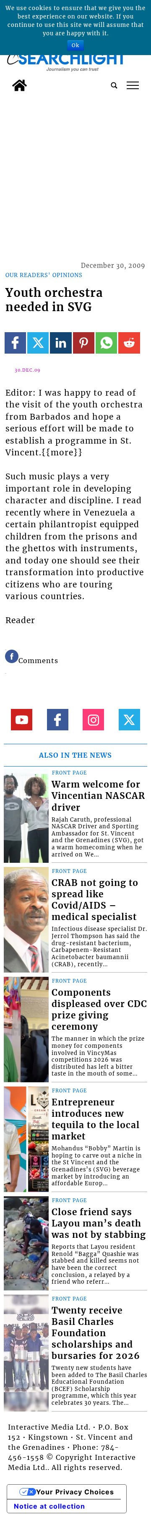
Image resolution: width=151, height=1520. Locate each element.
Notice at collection (49, 1506)
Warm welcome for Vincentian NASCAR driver (98, 796)
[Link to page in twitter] (38, 343)
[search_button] (114, 85)
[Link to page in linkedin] (60, 343)
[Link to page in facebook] (15, 343)
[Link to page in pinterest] (83, 343)
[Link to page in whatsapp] (106, 343)
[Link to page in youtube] (21, 719)
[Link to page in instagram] (93, 719)
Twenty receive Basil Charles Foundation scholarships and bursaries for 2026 (96, 1333)
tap (133, 85)
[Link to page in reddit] (129, 343)
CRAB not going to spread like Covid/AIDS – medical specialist (95, 900)
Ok (75, 45)
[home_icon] (19, 85)
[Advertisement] (75, 175)
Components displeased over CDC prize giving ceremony (99, 1009)
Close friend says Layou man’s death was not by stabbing (99, 1223)
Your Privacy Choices (75, 1492)
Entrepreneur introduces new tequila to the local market (96, 1119)
